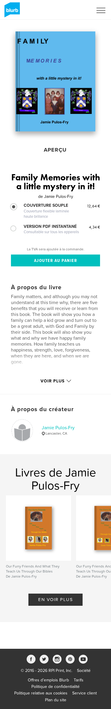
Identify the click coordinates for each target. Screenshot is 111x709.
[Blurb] (11, 12)
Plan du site (55, 699)
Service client (84, 693)
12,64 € (93, 206)
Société (84, 670)
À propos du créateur (42, 409)
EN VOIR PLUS (55, 599)
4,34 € (94, 227)
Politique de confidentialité (55, 686)
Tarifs (78, 680)
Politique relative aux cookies (40, 693)
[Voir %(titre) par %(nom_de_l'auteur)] (55, 81)
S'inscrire (76, 10)
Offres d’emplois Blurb (48, 680)
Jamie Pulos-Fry (58, 428)
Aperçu (55, 150)
